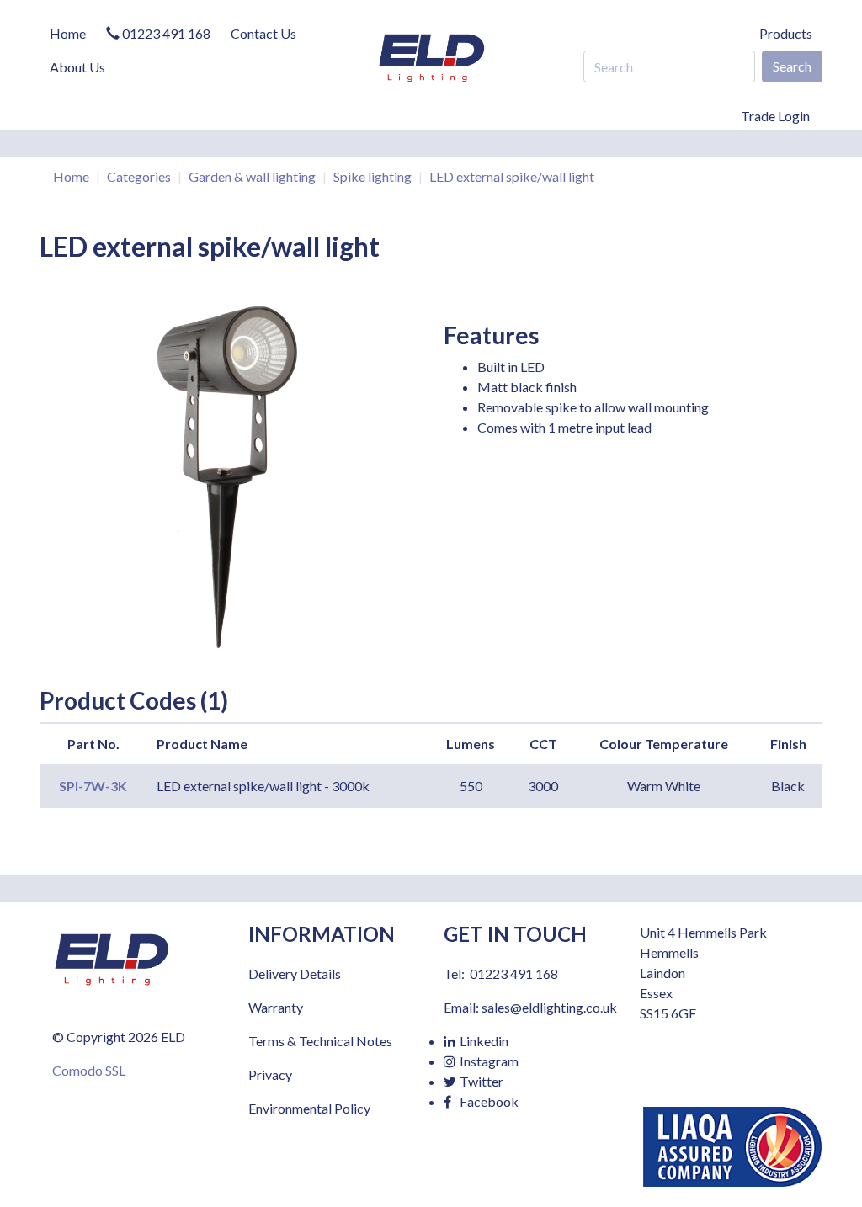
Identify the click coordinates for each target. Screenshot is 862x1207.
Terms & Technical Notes (320, 1041)
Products (785, 33)
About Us (77, 67)
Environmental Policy (309, 1108)
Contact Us (263, 33)
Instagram (488, 1061)
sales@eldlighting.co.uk (549, 1007)
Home (68, 33)
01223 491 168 (165, 33)
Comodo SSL (88, 1070)
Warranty (275, 1007)
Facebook (488, 1101)
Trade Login (775, 116)
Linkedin (482, 1041)
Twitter (480, 1081)
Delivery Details (294, 973)
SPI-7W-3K (93, 786)
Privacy (270, 1074)
